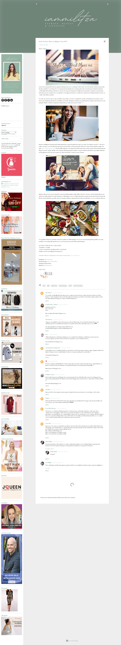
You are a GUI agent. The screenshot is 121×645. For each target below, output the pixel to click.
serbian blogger (63, 285)
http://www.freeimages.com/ (75, 255)
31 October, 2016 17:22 (55, 398)
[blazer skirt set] (11, 233)
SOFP (70, 285)
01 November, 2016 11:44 (63, 451)
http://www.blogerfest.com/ (48, 148)
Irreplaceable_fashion (51, 304)
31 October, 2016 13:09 (66, 348)
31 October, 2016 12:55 (53, 334)
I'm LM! (47, 468)
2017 (44, 285)
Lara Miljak (48, 462)
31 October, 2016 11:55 (63, 304)
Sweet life (48, 423)
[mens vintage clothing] (11, 310)
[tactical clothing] (11, 388)
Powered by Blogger (73, 640)
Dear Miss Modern (50, 408)
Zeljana (47, 398)
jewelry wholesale (11, 145)
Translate (13, 134)
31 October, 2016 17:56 (61, 408)
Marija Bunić (48, 441)
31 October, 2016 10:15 (57, 292)
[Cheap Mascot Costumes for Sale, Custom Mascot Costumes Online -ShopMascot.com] (11, 187)
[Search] (108, 4)
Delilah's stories (49, 374)
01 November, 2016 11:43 (58, 441)
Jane (46, 334)
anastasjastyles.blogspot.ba (52, 348)
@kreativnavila (48, 259)
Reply (47, 301)
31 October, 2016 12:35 (57, 319)
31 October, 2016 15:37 (59, 374)
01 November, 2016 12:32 (57, 462)
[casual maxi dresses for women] (11, 336)
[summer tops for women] (11, 362)
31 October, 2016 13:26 (52, 361)
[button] (105, 41)
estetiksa (47, 389)
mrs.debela (48, 292)
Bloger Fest (54, 285)
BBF (48, 285)
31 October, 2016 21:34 (56, 423)
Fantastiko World (49, 449)
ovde (82, 102)
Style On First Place (52, 261)
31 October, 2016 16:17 (55, 389)
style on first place (78, 285)
